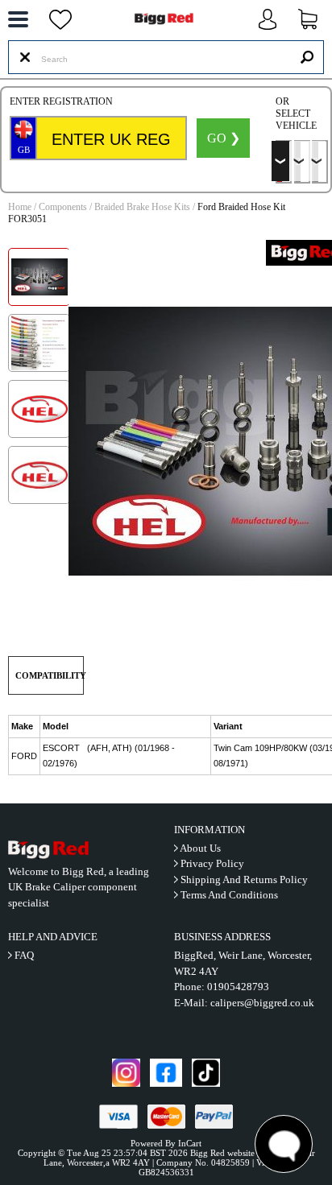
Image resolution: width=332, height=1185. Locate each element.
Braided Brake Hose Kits (142, 207)
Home (19, 207)
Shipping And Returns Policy (244, 879)
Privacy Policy (212, 863)
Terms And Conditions (229, 895)
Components (63, 207)
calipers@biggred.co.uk (262, 1003)
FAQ (24, 955)
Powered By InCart (166, 1143)
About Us (200, 848)
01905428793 (238, 987)
